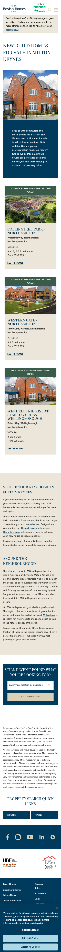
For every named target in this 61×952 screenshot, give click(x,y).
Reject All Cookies (30, 938)
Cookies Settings (30, 930)
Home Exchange (11, 532)
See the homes (15, 263)
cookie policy (36, 923)
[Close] (57, 908)
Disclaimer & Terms (12, 890)
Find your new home (30, 696)
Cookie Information (12, 901)
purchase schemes (29, 524)
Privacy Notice (9, 895)
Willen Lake (49, 615)
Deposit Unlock (29, 528)
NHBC (37, 899)
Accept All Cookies (30, 947)
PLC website (40, 894)
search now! (12, 29)
